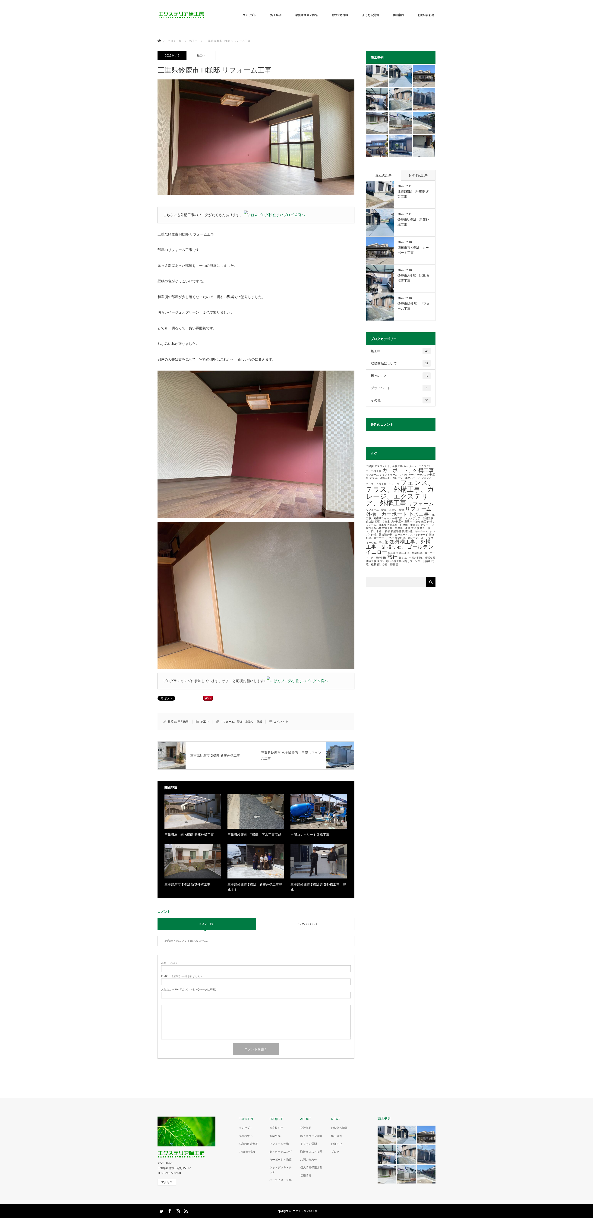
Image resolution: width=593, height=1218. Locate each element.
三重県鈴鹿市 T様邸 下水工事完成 (254, 834)
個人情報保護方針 (311, 1167)
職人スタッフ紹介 (311, 1136)
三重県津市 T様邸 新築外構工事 (187, 884)
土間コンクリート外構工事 (309, 834)
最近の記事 (383, 175)
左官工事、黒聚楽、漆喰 (396, 528)
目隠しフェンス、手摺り (416, 561)
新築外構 (396, 531)
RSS (185, 1210)
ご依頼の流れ (247, 1152)
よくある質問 (370, 15)
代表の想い (245, 1136)
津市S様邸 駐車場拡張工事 (413, 194)
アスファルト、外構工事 (389, 466)
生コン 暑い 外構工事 (389, 561)
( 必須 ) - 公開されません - (181, 976)
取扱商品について (399, 363)
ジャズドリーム (388, 474)
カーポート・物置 (280, 1159)
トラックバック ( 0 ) (305, 923)
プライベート (399, 388)
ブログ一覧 (174, 41)
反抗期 (370, 521)
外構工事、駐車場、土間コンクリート (409, 524)
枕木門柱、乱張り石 (423, 557)
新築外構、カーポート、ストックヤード (405, 534)
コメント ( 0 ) (206, 923)
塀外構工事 (397, 521)
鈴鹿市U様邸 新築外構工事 (413, 222)
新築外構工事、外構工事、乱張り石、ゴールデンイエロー (399, 546)
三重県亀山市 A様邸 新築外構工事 (189, 834)
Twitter (161, 1210)
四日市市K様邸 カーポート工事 (413, 250)
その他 (399, 400)
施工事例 (275, 15)
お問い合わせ (426, 15)
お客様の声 (276, 1128)
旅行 (392, 556)
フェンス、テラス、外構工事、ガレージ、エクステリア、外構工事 (400, 492)
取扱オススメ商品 (306, 15)
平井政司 (183, 722)
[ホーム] (159, 35)
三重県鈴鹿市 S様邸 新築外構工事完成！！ (254, 887)
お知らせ (336, 1144)
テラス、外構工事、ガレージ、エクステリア (394, 477)
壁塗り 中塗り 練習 (415, 521)
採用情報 (305, 1175)
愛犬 (413, 528)
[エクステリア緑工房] (205, 15)
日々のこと (399, 375)
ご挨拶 (370, 466)
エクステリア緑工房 (305, 1211)
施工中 (201, 56)
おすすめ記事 (418, 175)
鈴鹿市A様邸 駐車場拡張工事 (413, 278)
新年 (387, 531)
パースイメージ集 (280, 1180)
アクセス (166, 1182)
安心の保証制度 (248, 1144)
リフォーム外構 (279, 1144)
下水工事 (418, 513)
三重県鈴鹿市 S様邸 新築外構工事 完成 (318, 887)
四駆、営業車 (382, 521)
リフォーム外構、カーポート (399, 511)
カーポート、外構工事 (408, 470)
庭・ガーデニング (280, 1152)
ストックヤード (407, 474)
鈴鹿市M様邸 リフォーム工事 (413, 306)
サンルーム (372, 474)
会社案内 (398, 15)
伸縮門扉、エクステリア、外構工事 (412, 518)
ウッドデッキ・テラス (280, 1169)
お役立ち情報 (339, 15)
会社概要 (305, 1128)
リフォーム (420, 503)
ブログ (335, 1152)
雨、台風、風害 (386, 564)
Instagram (177, 1210)
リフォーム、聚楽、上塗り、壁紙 (241, 722)
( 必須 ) (169, 963)
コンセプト (249, 15)
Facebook (169, 1210)
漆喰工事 (371, 561)
